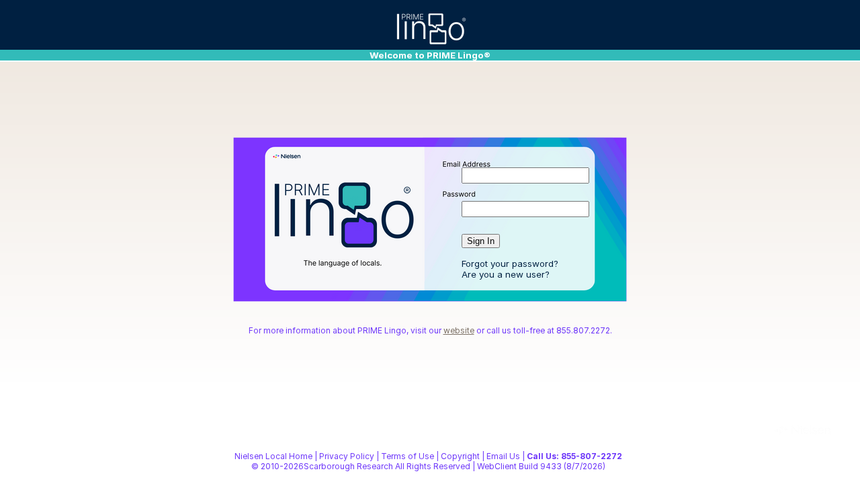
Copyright (460, 456)
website (458, 330)
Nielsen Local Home (273, 456)
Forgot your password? (510, 263)
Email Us (503, 456)
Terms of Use (407, 456)
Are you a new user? (506, 274)
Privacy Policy (346, 456)
